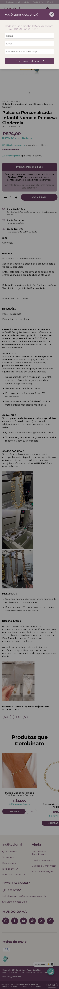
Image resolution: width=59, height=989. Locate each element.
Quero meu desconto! (29, 61)
